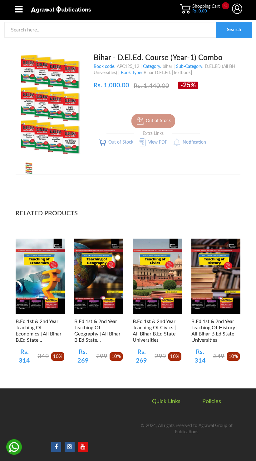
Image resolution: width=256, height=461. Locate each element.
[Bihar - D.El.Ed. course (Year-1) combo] (29, 168)
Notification (194, 142)
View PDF (157, 142)
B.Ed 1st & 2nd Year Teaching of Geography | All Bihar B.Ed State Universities (97, 331)
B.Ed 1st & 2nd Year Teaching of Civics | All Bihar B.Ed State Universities (154, 331)
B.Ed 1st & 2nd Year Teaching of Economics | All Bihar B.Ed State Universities (39, 331)
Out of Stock (158, 121)
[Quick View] (57, 280)
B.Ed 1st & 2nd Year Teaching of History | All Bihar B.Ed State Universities (214, 331)
